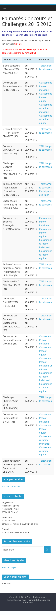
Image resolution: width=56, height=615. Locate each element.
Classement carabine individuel (45, 108)
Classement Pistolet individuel (45, 86)
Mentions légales (10, 567)
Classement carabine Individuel (45, 243)
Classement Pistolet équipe (45, 97)
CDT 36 (18, 43)
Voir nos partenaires (11, 486)
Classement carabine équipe (45, 119)
